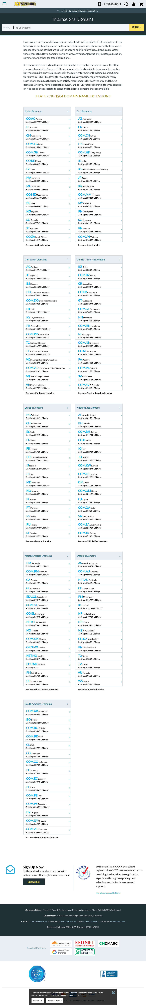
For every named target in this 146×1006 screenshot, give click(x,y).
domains (42, 245)
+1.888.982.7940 (117, 921)
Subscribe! (34, 881)
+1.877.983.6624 (68, 921)
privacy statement (58, 995)
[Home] (58, 10)
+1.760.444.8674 (39, 921)
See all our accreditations (108, 892)
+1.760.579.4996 (89, 921)
